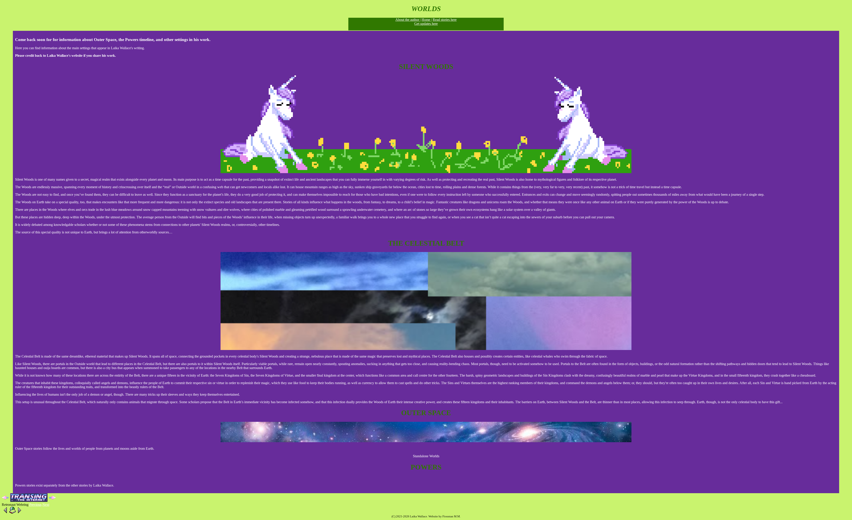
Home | (427, 20)
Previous (35, 504)
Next (45, 504)
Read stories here (445, 20)
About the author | (408, 20)
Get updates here (426, 23)
